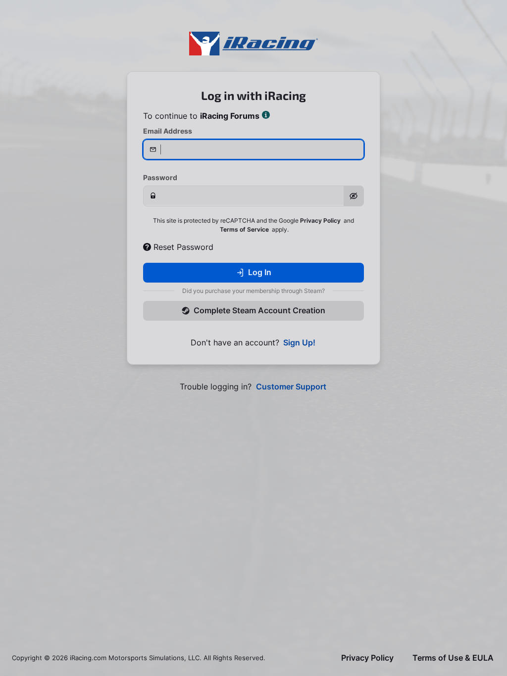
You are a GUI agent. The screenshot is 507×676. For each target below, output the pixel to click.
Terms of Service (244, 229)
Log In (259, 272)
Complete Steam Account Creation (259, 310)
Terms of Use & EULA (453, 658)
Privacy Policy (320, 220)
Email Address (167, 131)
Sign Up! (299, 342)
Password (160, 177)
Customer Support (291, 386)
